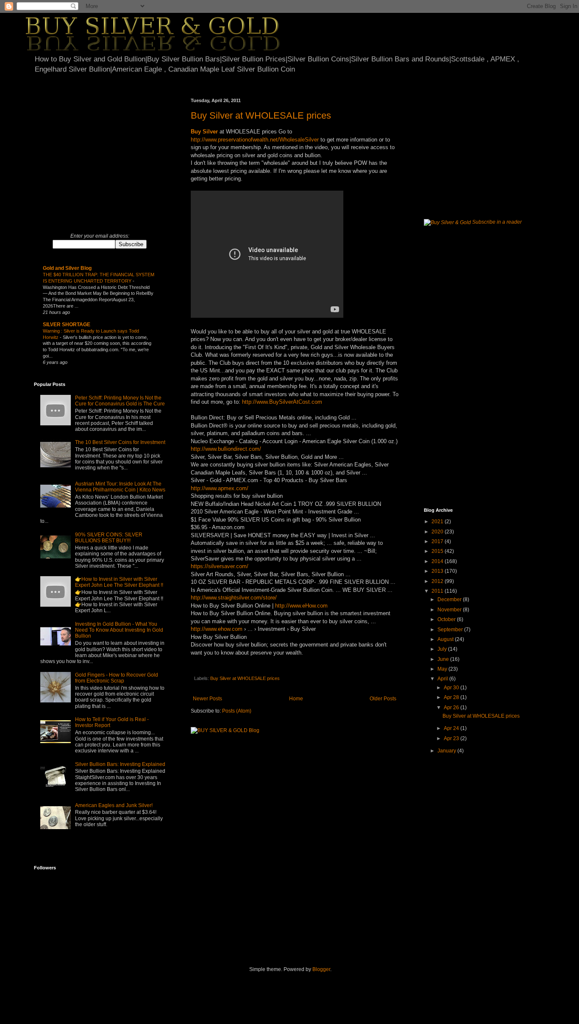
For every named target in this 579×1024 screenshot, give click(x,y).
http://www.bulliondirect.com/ (226, 449)
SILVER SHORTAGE (66, 324)
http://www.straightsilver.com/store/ (234, 597)
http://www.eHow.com (301, 605)
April (443, 679)
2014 (438, 561)
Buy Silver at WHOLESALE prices (261, 115)
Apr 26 (452, 707)
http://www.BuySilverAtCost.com (282, 402)
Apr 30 (452, 688)
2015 (438, 551)
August (446, 639)
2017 (438, 541)
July (442, 649)
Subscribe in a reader (497, 222)
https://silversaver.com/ (219, 566)
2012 (438, 581)
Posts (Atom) (236, 711)
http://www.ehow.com (216, 629)
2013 (438, 571)
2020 (438, 532)
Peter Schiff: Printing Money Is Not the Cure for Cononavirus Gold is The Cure (120, 401)
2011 (438, 591)
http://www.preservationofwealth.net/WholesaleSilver (255, 139)
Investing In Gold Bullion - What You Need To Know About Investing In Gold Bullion (119, 630)
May (442, 669)
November (450, 610)
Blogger (321, 969)
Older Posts (383, 699)
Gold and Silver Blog (67, 268)
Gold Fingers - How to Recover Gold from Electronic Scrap (116, 678)
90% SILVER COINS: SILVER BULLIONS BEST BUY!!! (108, 538)
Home (296, 699)
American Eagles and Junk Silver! (114, 805)
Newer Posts (207, 699)
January (447, 751)
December (450, 599)
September (450, 630)
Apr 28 (452, 697)
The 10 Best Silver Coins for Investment (120, 442)
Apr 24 (452, 728)
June (443, 659)
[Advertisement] (105, 157)
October (447, 619)
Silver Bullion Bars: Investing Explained (120, 764)
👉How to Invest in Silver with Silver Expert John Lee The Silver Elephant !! (119, 582)
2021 (438, 521)
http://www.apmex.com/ (219, 488)
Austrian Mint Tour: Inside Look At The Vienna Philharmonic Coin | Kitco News (120, 487)
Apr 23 (452, 738)
